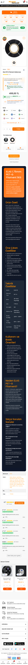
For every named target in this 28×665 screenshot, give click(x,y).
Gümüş (16, 480)
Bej (16, 478)
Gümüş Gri (21, 480)
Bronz (19, 478)
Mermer (16, 483)
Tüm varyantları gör (14, 122)
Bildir (24, 517)
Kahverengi (17, 481)
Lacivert (11, 483)
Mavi (14, 114)
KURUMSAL (5, 624)
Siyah (7, 110)
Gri (21, 110)
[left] (1, 578)
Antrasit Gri (12, 478)
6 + (20, 574)
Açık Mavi (19, 477)
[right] (26, 578)
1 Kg (10, 490)
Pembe (7, 118)
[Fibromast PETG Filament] (7, 571)
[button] (4, 48)
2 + (6, 574)
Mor (14, 118)
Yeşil (22, 114)
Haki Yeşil (12, 481)
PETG (11, 473)
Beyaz (14, 110)
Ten (17, 486)
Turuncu (22, 118)
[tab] (14, 156)
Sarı (6, 114)
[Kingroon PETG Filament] (21, 571)
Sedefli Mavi (19, 484)
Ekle (19, 129)
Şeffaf (14, 486)
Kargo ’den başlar (13, 83)
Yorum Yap (20, 503)
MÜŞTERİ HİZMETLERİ (7, 629)
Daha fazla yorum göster (14, 555)
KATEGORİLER (5, 634)
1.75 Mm (11, 494)
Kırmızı (22, 481)
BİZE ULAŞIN (5, 638)
